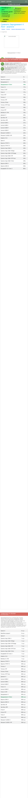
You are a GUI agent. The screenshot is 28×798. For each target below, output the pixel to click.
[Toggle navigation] (26, 2)
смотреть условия (5, 20)
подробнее (4, 31)
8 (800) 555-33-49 (14, 4)
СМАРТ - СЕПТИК (6, 1)
